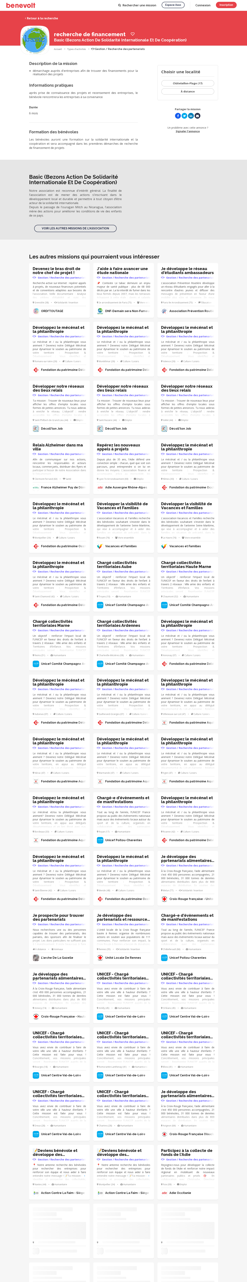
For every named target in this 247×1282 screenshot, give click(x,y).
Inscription (226, 4)
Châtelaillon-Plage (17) (188, 83)
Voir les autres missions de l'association (75, 228)
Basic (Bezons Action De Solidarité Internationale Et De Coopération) (120, 40)
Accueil (58, 49)
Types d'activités (76, 49)
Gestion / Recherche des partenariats (119, 49)
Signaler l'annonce (188, 131)
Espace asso (173, 4)
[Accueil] (20, 5)
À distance (188, 91)
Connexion (202, 5)
